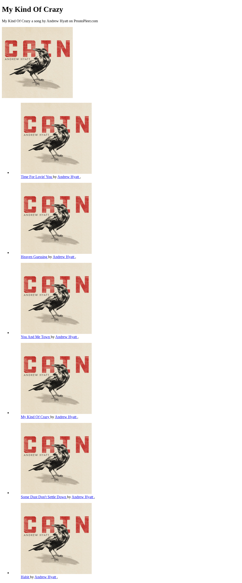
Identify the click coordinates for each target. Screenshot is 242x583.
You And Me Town (36, 337)
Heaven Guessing (34, 257)
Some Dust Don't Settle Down (44, 497)
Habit (25, 577)
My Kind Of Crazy (35, 417)
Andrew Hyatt (68, 177)
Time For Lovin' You (37, 177)
